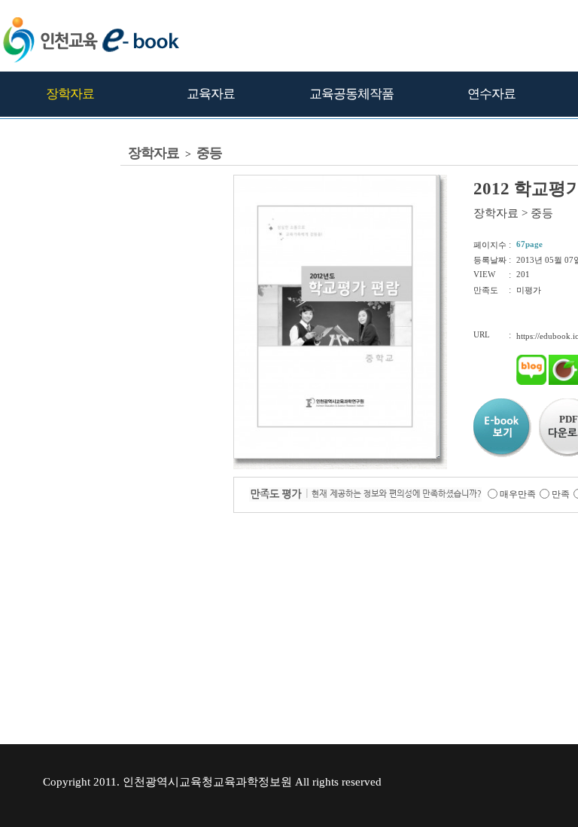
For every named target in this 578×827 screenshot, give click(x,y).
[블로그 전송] (531, 381)
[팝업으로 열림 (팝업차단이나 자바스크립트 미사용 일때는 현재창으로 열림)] (335, 455)
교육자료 (211, 94)
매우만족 (518, 494)
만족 (561, 494)
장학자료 (70, 94)
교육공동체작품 (351, 94)
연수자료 (491, 94)
